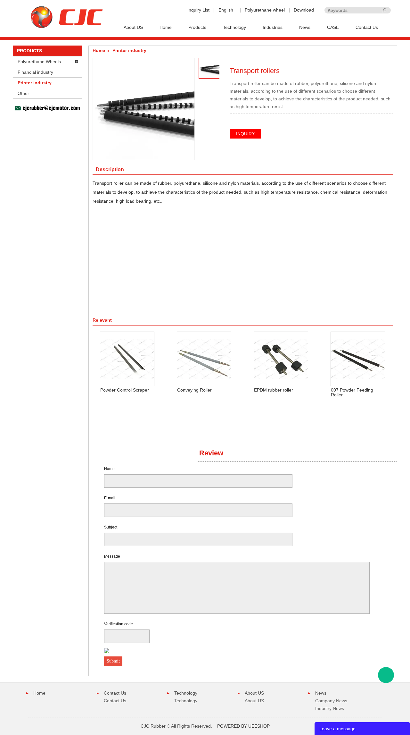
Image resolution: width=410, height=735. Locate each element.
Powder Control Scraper (124, 390)
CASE (333, 27)
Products (197, 27)
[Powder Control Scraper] (127, 358)
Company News (331, 700)
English (225, 10)
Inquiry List (198, 10)
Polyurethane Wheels (39, 61)
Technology (234, 27)
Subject (110, 527)
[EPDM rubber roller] (281, 358)
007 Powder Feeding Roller (352, 392)
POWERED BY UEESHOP (243, 726)
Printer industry (35, 82)
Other (23, 93)
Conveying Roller (194, 390)
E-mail (109, 498)
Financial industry (35, 72)
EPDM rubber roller (273, 390)
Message (112, 556)
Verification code (118, 624)
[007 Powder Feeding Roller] (358, 358)
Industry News (329, 708)
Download (304, 10)
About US (133, 27)
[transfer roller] (388, 61)
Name (109, 469)
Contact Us (367, 27)
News (304, 27)
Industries (273, 27)
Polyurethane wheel (265, 10)
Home (166, 27)
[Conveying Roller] (204, 358)
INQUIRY (245, 133)
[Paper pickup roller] (379, 61)
